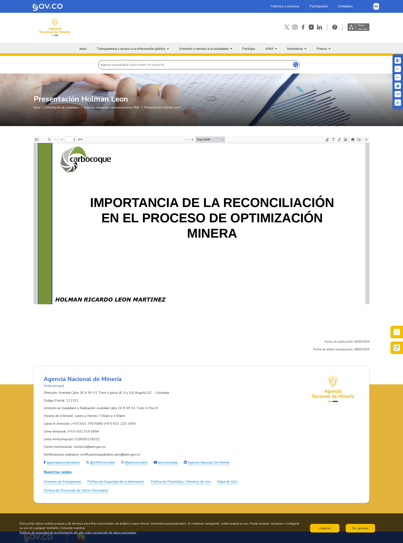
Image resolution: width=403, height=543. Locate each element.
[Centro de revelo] (398, 86)
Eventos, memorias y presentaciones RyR (111, 107)
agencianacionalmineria (63, 462)
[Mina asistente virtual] (397, 332)
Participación (318, 6)
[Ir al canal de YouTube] (311, 27)
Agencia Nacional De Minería (208, 462)
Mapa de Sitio (227, 481)
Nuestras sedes (58, 472)
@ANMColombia (102, 462)
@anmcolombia (136, 462)
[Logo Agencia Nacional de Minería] (333, 389)
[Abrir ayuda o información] (334, 27)
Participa (248, 48)
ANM (269, 48)
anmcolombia (168, 462)
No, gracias (360, 528)
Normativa (295, 48)
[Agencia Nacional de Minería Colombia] (55, 27)
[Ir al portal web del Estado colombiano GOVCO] (47, 6)
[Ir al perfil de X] (286, 27)
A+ (397, 77)
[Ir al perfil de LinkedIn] (319, 27)
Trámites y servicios (284, 6)
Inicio (82, 48)
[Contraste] (398, 60)
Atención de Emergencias (62, 481)
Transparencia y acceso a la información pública (131, 48)
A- (398, 69)
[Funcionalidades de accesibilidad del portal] (398, 102)
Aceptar (325, 528)
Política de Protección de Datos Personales (76, 490)
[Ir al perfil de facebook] (303, 27)
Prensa (322, 48)
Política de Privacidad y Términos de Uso (180, 481)
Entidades (345, 6)
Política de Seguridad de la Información (115, 481)
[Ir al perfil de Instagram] (294, 27)
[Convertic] (398, 94)
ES (376, 6)
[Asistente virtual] (397, 348)
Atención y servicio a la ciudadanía (203, 48)
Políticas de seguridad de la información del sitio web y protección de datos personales (78, 533)
